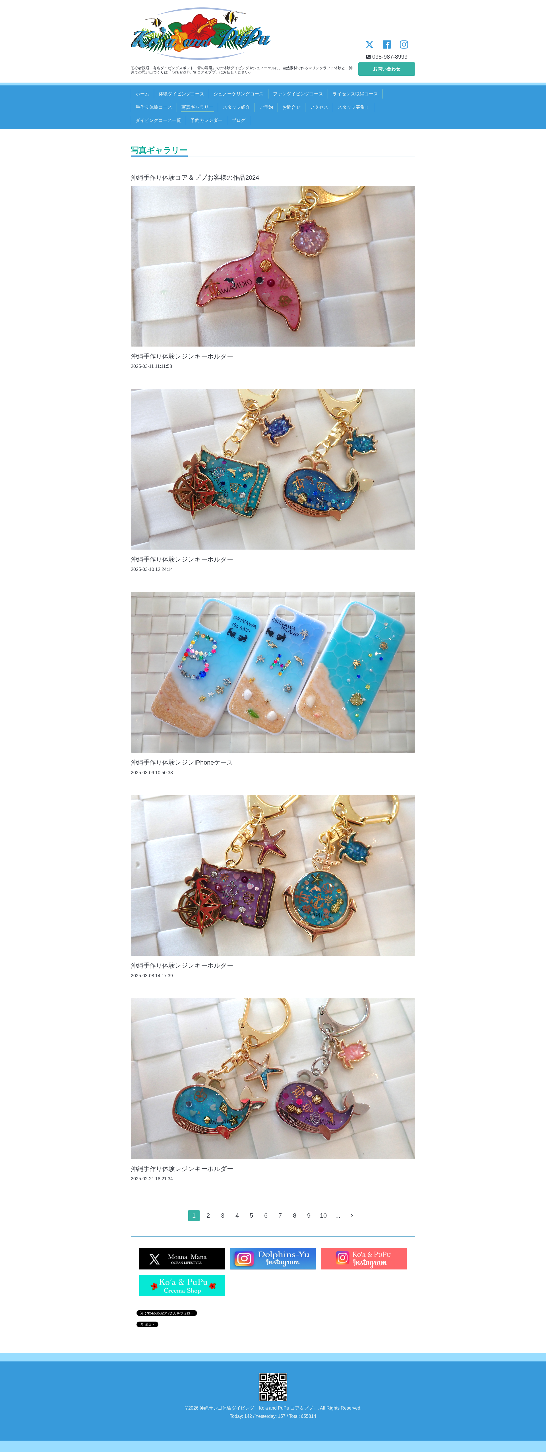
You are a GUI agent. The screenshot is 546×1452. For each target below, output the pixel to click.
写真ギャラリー (197, 107)
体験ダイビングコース (181, 93)
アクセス (319, 107)
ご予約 (266, 107)
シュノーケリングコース (239, 93)
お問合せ (291, 107)
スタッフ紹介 (236, 107)
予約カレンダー (206, 120)
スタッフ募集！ (353, 107)
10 (323, 1215)
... (337, 1215)
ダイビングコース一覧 (158, 120)
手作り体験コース (154, 107)
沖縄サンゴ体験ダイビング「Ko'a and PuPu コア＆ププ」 (259, 1408)
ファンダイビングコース (298, 93)
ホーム (142, 93)
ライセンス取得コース (355, 93)
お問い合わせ (386, 68)
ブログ (238, 120)
